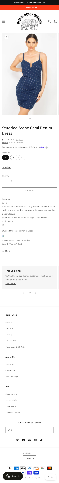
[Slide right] (36, 119)
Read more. (10, 283)
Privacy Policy (11, 406)
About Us (9, 364)
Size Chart (6, 167)
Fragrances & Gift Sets (15, 347)
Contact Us (10, 370)
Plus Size (9, 328)
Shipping (5, 142)
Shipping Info (11, 394)
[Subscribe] (50, 430)
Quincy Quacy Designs (27, 477)
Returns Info (11, 400)
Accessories (10, 340)
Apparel (8, 322)
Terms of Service (12, 412)
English (28, 458)
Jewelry (8, 334)
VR (42, 477)
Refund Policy (11, 376)
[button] (3, 21)
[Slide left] (23, 119)
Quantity (5, 176)
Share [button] (7, 251)
